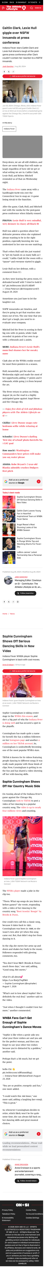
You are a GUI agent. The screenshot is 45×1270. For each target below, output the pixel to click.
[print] (18, 602)
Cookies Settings (32, 1218)
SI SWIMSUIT (21, 2)
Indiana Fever (9, 129)
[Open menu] (3, 7)
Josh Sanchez (8, 67)
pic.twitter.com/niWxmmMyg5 (17, 1072)
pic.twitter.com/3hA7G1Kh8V (20, 285)
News (12, 614)
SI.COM (5, 2)
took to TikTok (23, 800)
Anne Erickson (8, 665)
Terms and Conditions (34, 1214)
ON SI (12, 2)
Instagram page (17, 740)
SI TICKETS (32, 2)
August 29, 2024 (10, 291)
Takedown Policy (8, 1214)
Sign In (38, 8)
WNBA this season (24, 716)
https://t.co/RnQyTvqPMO (15, 980)
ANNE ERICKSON (21, 1165)
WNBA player (13, 891)
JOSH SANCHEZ (21, 577)
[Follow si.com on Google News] (38, 481)
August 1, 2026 (9, 986)
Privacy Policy (7, 1210)
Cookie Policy (31, 1210)
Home (4, 614)
